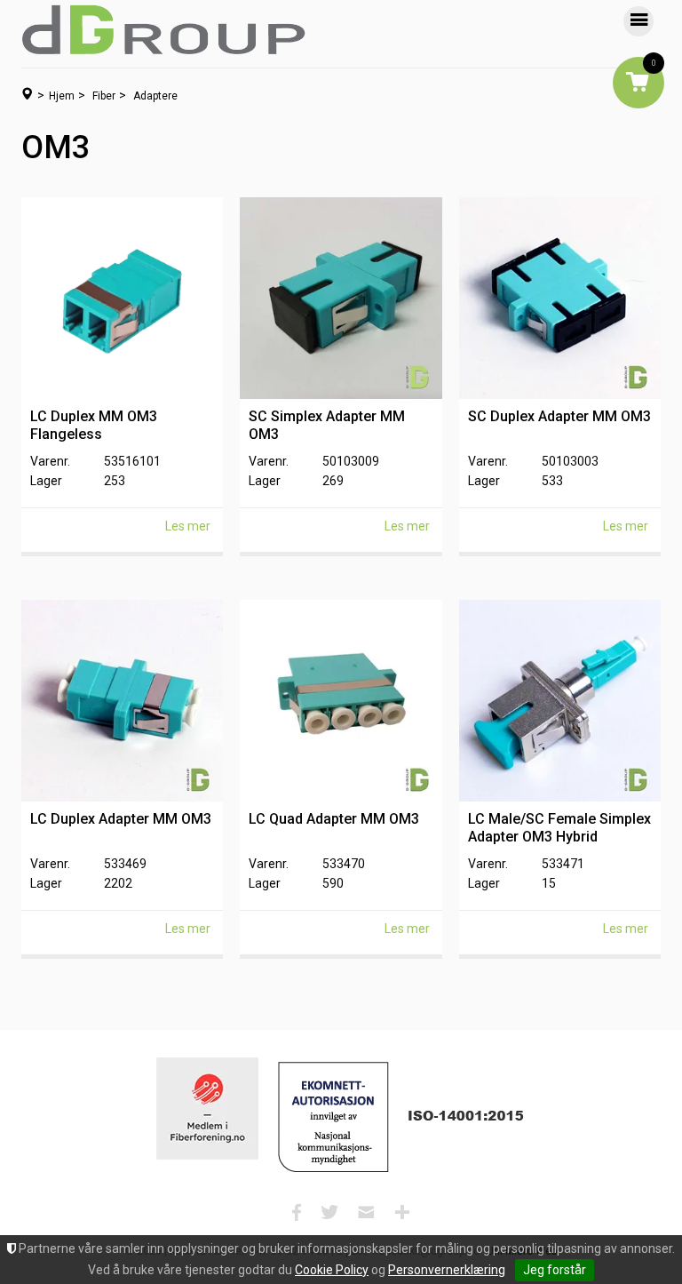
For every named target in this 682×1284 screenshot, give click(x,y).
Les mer (187, 526)
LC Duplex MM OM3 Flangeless (93, 425)
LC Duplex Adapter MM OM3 (120, 818)
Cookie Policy (332, 1270)
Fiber (103, 96)
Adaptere (155, 96)
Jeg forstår (554, 1270)
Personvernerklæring (446, 1270)
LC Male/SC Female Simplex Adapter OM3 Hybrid (559, 827)
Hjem (62, 96)
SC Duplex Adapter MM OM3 (559, 416)
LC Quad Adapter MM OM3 (334, 818)
